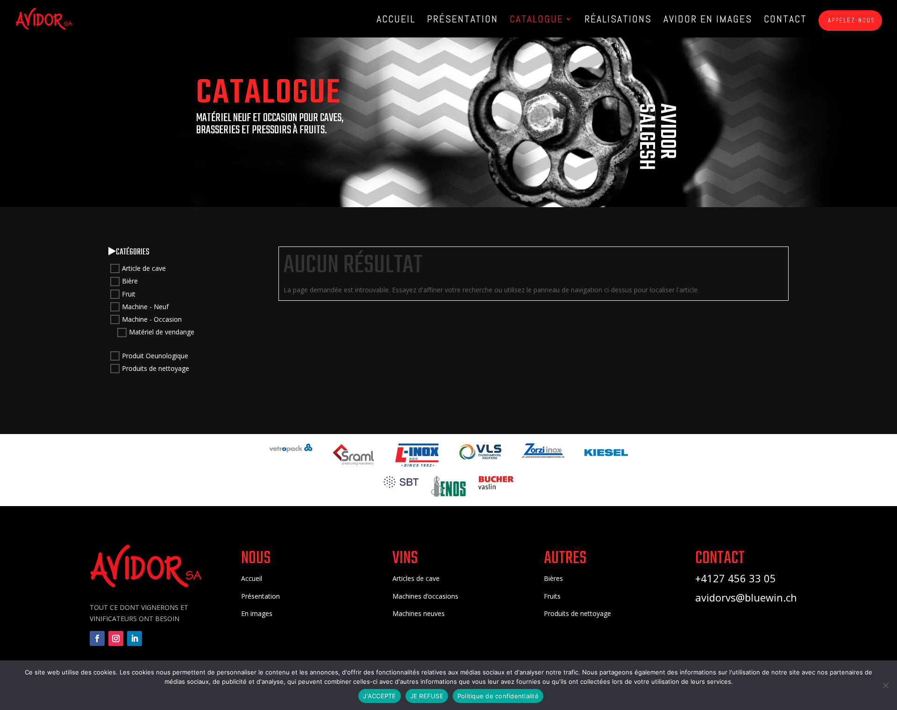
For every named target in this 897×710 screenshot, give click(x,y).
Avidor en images (707, 20)
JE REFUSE (426, 696)
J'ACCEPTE (379, 696)
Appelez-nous (850, 20)
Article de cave (144, 268)
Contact (785, 20)
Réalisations (618, 20)
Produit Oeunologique (155, 355)
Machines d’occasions (425, 596)
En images (256, 613)
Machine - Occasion (152, 319)
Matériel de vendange (161, 332)
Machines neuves (418, 613)
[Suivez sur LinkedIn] (134, 638)
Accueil (396, 20)
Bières (553, 578)
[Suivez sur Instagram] (115, 638)
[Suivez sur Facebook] (97, 638)
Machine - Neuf (145, 306)
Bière (130, 281)
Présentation (462, 20)
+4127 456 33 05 (735, 578)
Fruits (552, 596)
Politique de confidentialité (498, 696)
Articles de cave (416, 578)
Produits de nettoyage (155, 368)
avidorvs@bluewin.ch (746, 597)
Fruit (128, 294)
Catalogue (536, 20)
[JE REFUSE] (885, 685)
